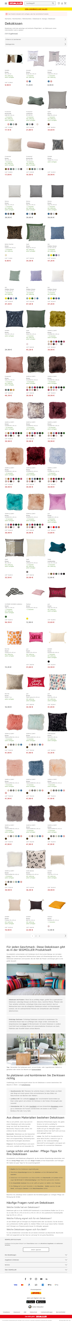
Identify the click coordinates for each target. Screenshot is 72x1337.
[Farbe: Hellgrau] (37, 133)
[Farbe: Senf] (49, 85)
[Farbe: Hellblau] (54, 130)
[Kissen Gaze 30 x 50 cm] (14, 521)
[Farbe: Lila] (49, 133)
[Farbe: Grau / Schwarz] (51, 133)
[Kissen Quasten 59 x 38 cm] (57, 606)
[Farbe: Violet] (35, 133)
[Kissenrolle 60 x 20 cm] (14, 246)
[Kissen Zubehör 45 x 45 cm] (14, 429)
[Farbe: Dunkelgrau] (59, 130)
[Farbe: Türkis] (51, 130)
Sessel (25, 1053)
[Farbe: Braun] (6, 180)
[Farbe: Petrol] (54, 85)
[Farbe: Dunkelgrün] (56, 273)
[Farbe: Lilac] (37, 408)
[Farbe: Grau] (61, 133)
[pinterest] (31, 1308)
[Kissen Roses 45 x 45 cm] (14, 200)
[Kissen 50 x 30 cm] (14, 59)
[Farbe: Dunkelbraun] (56, 133)
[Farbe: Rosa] (59, 133)
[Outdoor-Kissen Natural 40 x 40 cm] (36, 246)
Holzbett (32, 1127)
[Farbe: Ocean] (49, 318)
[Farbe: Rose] (54, 133)
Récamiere (54, 1135)
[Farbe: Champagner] (16, 178)
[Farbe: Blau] (21, 178)
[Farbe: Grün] (32, 133)
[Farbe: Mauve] (6, 816)
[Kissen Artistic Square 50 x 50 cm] (36, 521)
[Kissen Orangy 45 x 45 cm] (57, 928)
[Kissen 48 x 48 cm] (36, 928)
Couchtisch (32, 1135)
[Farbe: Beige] (27, 85)
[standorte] (59, 3)
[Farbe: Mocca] (6, 723)
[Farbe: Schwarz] (6, 631)
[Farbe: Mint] (27, 133)
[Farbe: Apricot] (32, 586)
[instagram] (36, 1308)
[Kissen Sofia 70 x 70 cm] (57, 561)
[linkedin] (46, 1308)
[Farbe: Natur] (8, 586)
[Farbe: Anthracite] (21, 271)
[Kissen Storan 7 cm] (36, 606)
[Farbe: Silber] (61, 85)
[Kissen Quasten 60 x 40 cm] (14, 606)
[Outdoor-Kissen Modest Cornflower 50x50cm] (14, 561)
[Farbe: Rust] (35, 408)
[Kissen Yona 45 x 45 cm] (57, 745)
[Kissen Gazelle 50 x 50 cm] (36, 382)
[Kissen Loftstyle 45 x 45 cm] (14, 336)
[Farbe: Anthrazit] (64, 85)
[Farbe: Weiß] (6, 178)
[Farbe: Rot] (32, 408)
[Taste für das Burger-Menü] (6, 3)
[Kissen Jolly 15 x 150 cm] (36, 429)
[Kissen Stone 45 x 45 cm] (14, 790)
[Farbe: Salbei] (59, 85)
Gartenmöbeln (36, 1098)
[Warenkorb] (65, 3)
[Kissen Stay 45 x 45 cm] (57, 292)
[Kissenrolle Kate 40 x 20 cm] (36, 200)
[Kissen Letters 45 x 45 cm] (36, 476)
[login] (62, 3)
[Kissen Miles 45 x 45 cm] (14, 698)
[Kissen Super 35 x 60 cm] (57, 382)
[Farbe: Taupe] (61, 130)
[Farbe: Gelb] (30, 133)
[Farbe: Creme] (6, 271)
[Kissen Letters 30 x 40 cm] (57, 521)
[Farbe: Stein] (56, 85)
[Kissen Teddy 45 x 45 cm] (14, 292)
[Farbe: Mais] (54, 586)
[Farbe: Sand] (49, 130)
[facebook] (25, 1308)
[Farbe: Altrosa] (51, 85)
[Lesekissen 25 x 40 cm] (36, 292)
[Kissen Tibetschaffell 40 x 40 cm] (14, 154)
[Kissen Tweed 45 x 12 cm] (36, 698)
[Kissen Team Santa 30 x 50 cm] (57, 336)
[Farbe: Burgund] (56, 130)
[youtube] (41, 1308)
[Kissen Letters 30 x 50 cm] (14, 107)
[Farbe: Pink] (30, 408)
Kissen (9, 985)
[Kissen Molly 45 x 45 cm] (57, 200)
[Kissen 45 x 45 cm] (57, 59)
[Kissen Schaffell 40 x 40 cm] (57, 107)
